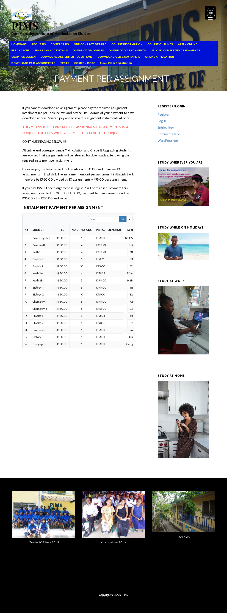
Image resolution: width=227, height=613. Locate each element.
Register (163, 114)
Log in (162, 121)
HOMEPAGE (18, 44)
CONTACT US (60, 44)
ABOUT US (38, 44)
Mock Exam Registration (116, 63)
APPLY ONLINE (187, 44)
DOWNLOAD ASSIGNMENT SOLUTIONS (67, 56)
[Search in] (129, 219)
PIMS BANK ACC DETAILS (51, 50)
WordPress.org (168, 141)
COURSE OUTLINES (160, 44)
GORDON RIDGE (84, 63)
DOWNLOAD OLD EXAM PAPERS (119, 56)
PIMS (25, 25)
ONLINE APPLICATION (159, 56)
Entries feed (166, 127)
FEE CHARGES (20, 50)
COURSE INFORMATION (126, 44)
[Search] (122, 219)
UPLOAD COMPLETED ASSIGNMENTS (175, 50)
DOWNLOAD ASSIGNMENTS (127, 50)
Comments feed (169, 134)
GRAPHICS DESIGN (23, 56)
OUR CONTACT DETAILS (90, 44)
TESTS (64, 63)
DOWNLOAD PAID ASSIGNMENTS (33, 63)
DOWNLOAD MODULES (88, 50)
